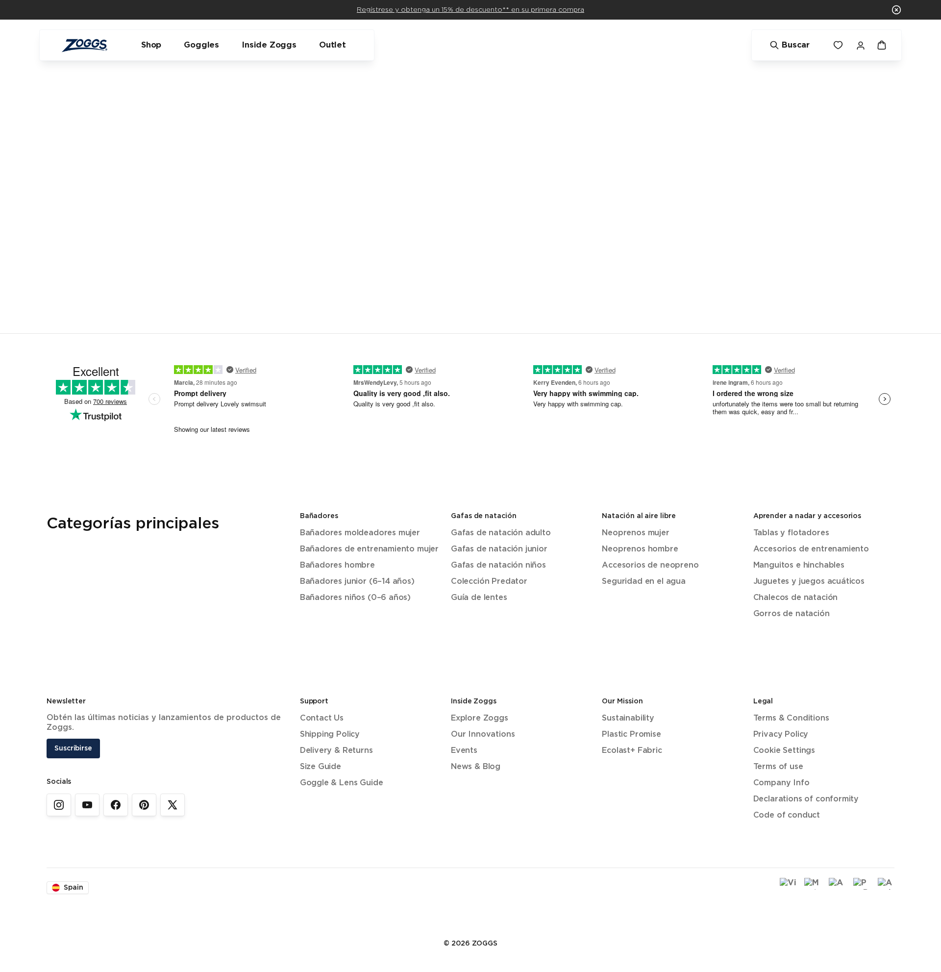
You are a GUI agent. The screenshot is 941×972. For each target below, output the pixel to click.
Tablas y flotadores (791, 533)
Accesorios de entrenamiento (811, 549)
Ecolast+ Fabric (632, 750)
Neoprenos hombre (640, 549)
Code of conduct (786, 815)
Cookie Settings (784, 750)
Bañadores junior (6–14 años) (357, 581)
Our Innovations (483, 734)
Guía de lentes (479, 597)
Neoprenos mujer (635, 533)
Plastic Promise (631, 734)
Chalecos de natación (795, 597)
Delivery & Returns (336, 750)
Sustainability (628, 718)
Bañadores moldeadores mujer (360, 533)
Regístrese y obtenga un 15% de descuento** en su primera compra (470, 10)
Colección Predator (489, 581)
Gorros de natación (791, 614)
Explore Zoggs (479, 718)
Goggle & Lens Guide (341, 783)
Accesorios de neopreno (650, 565)
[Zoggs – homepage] (84, 45)
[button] (896, 9)
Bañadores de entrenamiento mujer (369, 549)
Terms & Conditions (791, 718)
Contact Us (322, 718)
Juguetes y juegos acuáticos (809, 581)
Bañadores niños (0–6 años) (355, 597)
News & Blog (475, 767)
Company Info (781, 783)
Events (464, 750)
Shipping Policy (330, 734)
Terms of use (778, 767)
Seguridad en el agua (643, 581)
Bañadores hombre (337, 565)
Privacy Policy (781, 734)
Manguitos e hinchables (798, 565)
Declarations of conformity (806, 799)
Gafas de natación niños (498, 565)
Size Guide (320, 767)
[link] (59, 805)
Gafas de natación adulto (501, 533)
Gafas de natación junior (499, 549)
